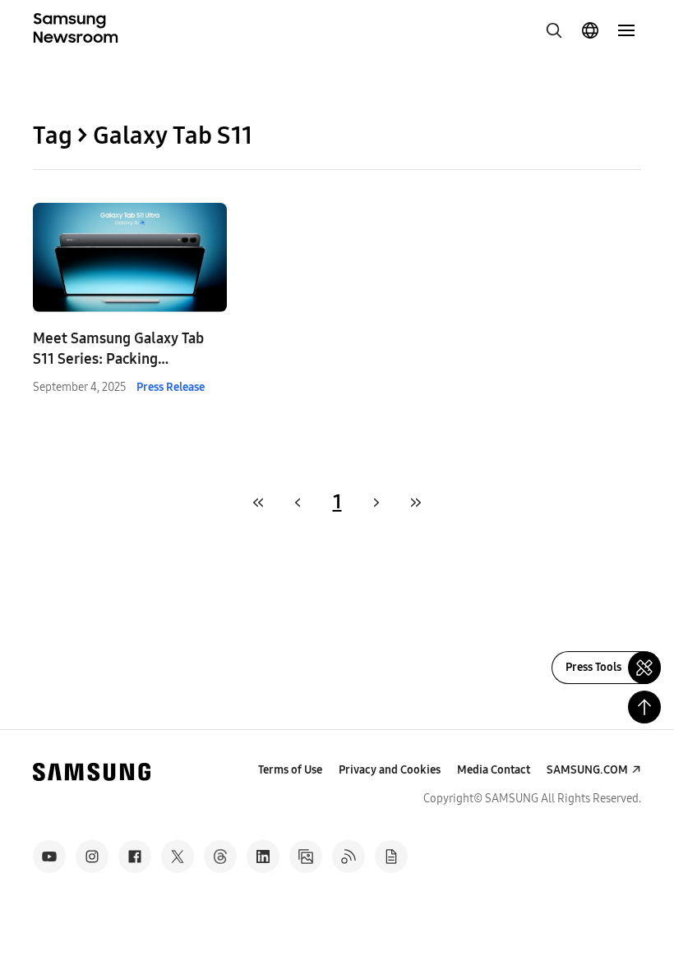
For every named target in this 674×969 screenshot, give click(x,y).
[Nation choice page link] (590, 30)
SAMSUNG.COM (587, 770)
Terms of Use (290, 770)
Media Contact (493, 770)
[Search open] (554, 30)
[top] (644, 707)
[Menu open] (626, 30)
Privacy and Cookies (390, 770)
